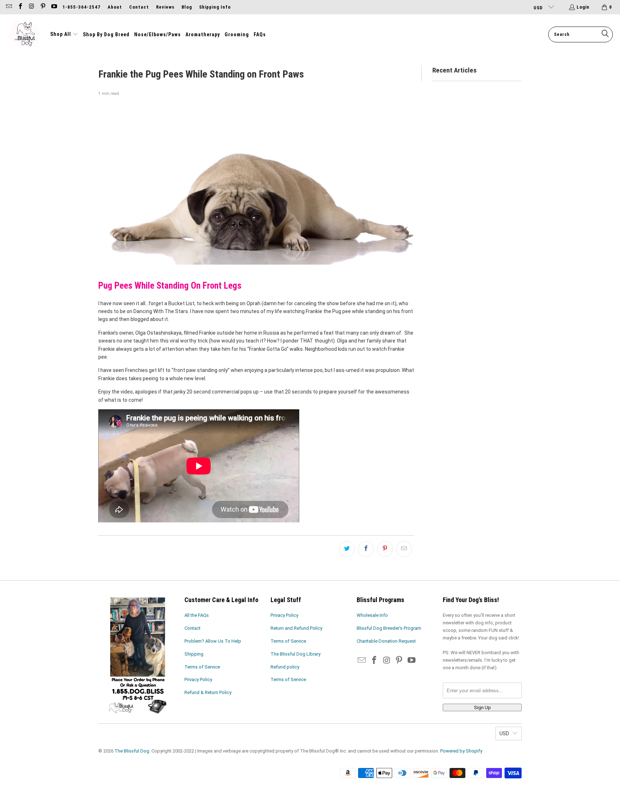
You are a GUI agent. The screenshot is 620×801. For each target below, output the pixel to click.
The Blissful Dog (131, 751)
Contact (139, 7)
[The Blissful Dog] (25, 34)
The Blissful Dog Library (295, 654)
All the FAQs (196, 615)
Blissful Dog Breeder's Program (389, 628)
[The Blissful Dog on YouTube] (54, 7)
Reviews (165, 7)
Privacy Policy (198, 679)
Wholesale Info (372, 615)
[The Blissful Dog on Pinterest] (42, 7)
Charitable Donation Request (386, 641)
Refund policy (285, 667)
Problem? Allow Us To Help (212, 641)
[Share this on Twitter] (347, 549)
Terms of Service (202, 667)
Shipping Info (215, 7)
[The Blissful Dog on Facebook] (20, 7)
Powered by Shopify (461, 751)
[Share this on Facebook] (366, 549)
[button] (64, 34)
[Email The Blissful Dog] (8, 7)
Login (583, 7)
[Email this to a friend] (404, 549)
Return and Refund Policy (296, 628)
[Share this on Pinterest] (385, 549)
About (115, 7)
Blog (187, 7)
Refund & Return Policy (207, 692)
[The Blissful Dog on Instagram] (31, 7)
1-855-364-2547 (81, 7)
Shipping (193, 654)
